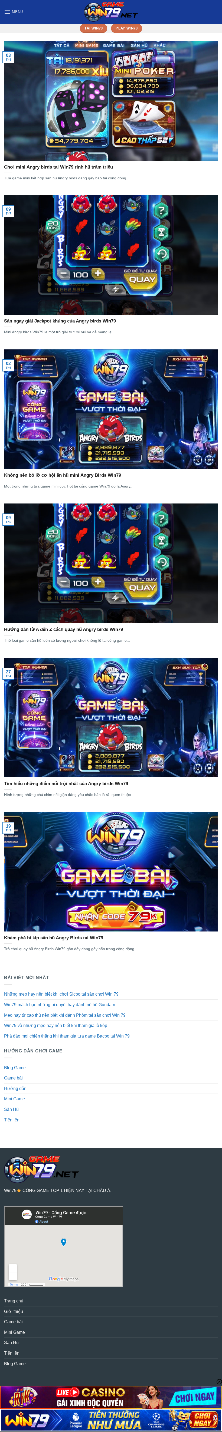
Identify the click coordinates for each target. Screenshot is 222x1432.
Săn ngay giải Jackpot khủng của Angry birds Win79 (60, 321)
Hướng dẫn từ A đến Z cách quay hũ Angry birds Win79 (63, 629)
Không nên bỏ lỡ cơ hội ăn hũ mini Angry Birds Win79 (62, 475)
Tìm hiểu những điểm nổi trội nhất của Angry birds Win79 (66, 783)
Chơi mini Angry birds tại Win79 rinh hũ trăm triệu (58, 167)
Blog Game (15, 1067)
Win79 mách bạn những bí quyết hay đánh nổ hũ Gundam (59, 1004)
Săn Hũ (11, 1109)
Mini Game (14, 1099)
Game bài (13, 1078)
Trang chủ (13, 1301)
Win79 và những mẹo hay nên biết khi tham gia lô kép (55, 1025)
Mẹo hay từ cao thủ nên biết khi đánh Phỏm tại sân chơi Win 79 (65, 1015)
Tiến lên (11, 1120)
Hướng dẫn (15, 1088)
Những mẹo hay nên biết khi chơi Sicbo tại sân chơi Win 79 (61, 994)
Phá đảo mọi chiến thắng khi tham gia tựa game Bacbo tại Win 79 (67, 1036)
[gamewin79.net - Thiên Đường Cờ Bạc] (111, 12)
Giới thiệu (13, 1311)
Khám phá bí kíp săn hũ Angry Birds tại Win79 (53, 937)
